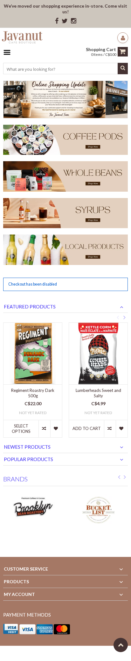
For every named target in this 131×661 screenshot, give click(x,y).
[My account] (123, 38)
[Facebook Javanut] (57, 21)
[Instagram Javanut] (73, 21)
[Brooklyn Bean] (33, 510)
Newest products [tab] (27, 447)
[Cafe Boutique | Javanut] (22, 38)
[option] (33, 383)
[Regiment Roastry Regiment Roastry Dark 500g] (32, 353)
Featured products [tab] (30, 306)
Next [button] (124, 317)
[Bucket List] (98, 510)
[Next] (125, 478)
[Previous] (119, 478)
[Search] (123, 68)
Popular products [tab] (28, 459)
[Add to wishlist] (56, 428)
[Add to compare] (44, 428)
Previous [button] (118, 317)
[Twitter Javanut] (65, 21)
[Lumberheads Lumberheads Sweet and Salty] (98, 353)
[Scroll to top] (121, 645)
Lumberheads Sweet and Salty (98, 393)
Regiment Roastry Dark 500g (32, 393)
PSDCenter (86, 653)
